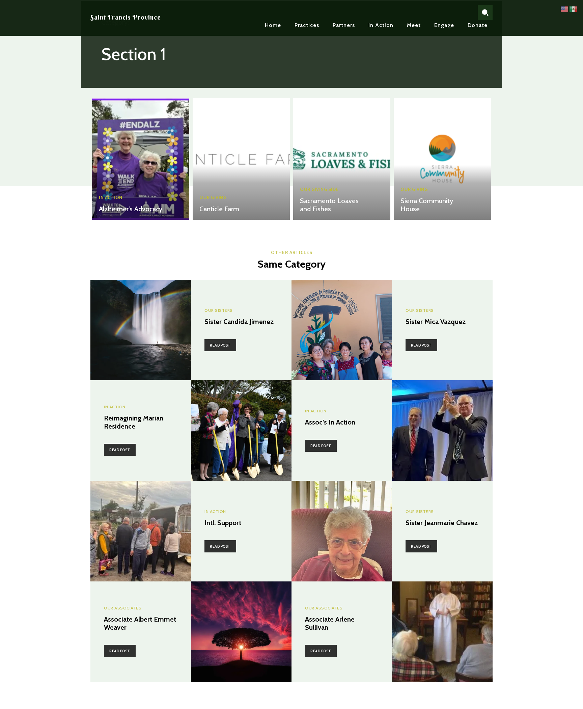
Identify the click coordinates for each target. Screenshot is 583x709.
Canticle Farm (219, 209)
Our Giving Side (319, 189)
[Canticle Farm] (241, 159)
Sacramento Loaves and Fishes (329, 205)
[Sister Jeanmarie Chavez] (342, 531)
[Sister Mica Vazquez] (342, 330)
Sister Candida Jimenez (239, 322)
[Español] (573, 8)
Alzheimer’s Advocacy (130, 209)
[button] (485, 12)
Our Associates (122, 608)
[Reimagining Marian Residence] (241, 430)
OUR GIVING (212, 197)
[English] (564, 8)
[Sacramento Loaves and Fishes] (341, 159)
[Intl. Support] (140, 531)
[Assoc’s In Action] (442, 430)
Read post (220, 345)
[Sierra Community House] (442, 159)
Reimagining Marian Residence (133, 422)
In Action (110, 197)
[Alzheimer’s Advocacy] (140, 159)
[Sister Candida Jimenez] (140, 330)
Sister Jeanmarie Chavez (442, 523)
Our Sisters (218, 310)
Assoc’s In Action (330, 422)
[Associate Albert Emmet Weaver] (241, 631)
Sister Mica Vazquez (436, 322)
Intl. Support (222, 523)
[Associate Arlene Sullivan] (442, 631)
